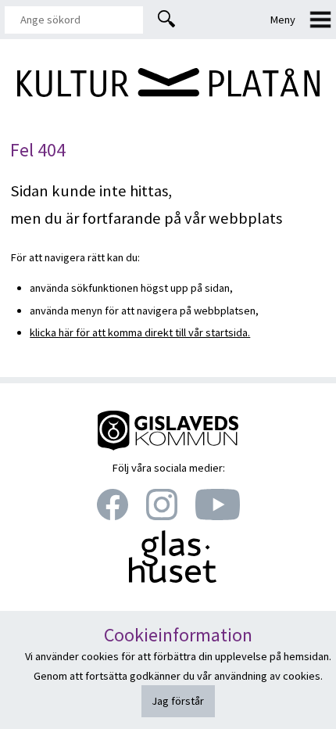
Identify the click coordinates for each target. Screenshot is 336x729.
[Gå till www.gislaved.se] (168, 447)
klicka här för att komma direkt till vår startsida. (140, 332)
